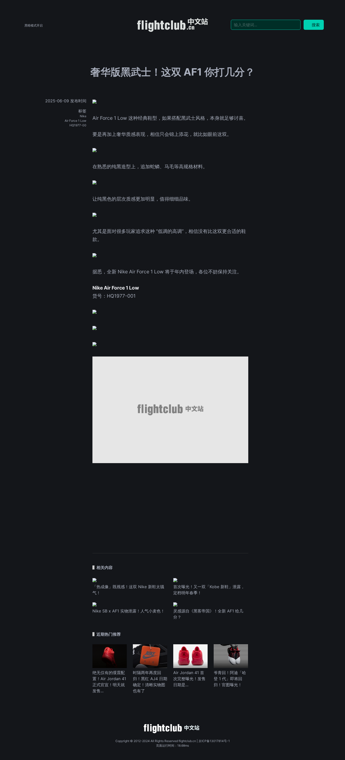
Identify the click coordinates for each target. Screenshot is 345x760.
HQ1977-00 (77, 125)
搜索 (316, 24)
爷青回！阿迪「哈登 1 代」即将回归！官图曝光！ (230, 678)
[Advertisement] (170, 505)
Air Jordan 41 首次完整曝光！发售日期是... (189, 678)
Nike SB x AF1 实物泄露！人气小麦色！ (128, 610)
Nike (83, 116)
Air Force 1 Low (75, 121)
